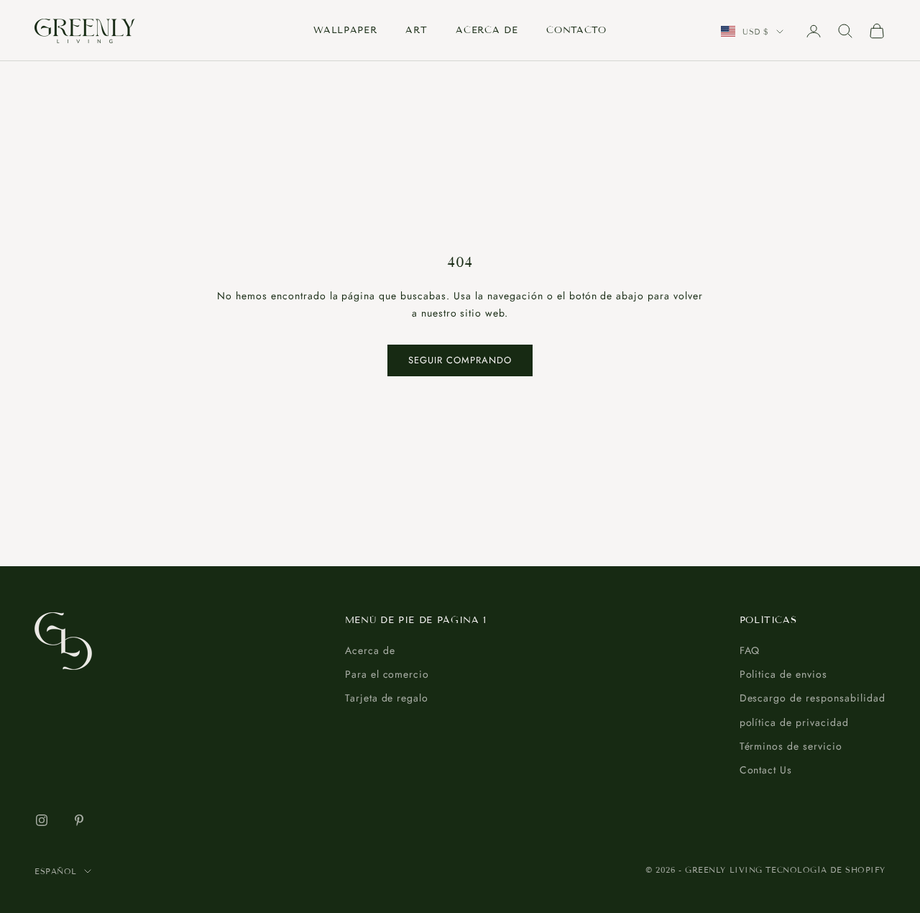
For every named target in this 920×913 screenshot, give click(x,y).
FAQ (750, 650)
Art (416, 30)
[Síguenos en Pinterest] (79, 820)
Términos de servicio (791, 746)
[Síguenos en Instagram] (41, 820)
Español (55, 871)
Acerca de (370, 650)
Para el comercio (387, 674)
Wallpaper (345, 30)
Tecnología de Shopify (825, 870)
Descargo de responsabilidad (813, 698)
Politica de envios (784, 674)
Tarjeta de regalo (387, 698)
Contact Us (766, 770)
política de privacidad (795, 722)
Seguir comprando (460, 360)
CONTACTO (576, 30)
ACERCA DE (487, 30)
